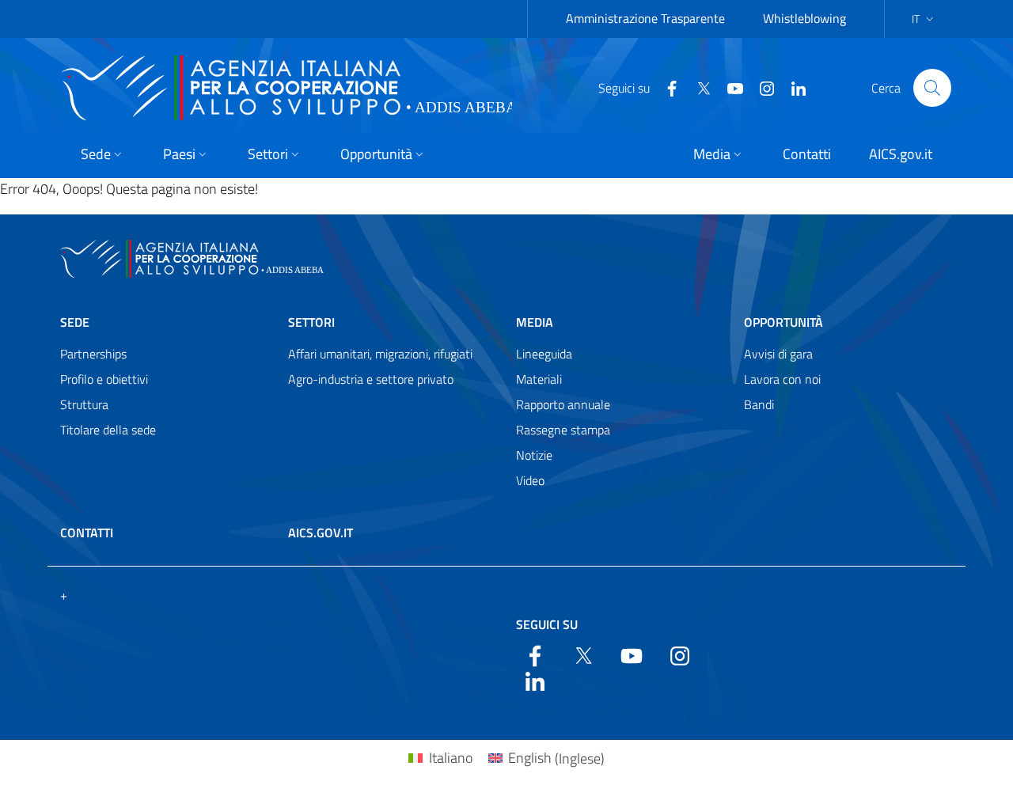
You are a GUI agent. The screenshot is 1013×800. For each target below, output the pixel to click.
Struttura (84, 404)
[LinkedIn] (792, 87)
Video (530, 480)
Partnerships (93, 353)
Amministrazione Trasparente (645, 18)
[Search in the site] (932, 88)
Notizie (534, 454)
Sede (74, 322)
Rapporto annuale (563, 404)
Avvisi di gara (778, 353)
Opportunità (783, 322)
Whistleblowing (804, 18)
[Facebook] (665, 87)
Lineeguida (544, 353)
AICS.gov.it (320, 532)
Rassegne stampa (563, 429)
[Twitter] (697, 87)
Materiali (539, 379)
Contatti (86, 532)
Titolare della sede (108, 429)
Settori (311, 322)
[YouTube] (729, 87)
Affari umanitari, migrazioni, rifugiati (380, 353)
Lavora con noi (782, 379)
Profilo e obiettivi (104, 379)
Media (534, 322)
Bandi (759, 404)
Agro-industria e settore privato (370, 379)
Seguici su (547, 624)
